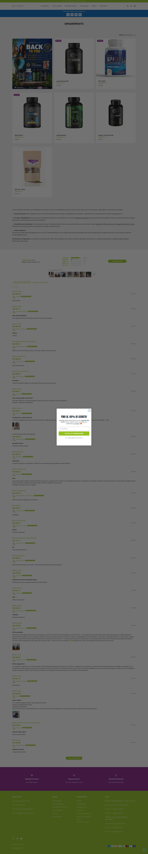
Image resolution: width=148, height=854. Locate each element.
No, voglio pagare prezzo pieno (74, 437)
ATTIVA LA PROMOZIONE (74, 433)
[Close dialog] (89, 410)
